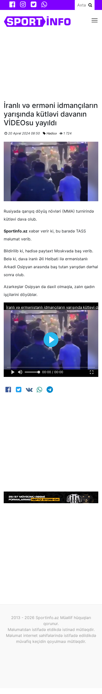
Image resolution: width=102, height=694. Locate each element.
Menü (94, 20)
